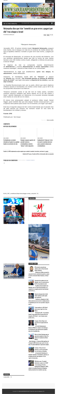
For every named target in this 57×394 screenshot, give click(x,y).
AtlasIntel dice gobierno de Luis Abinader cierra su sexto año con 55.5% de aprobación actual (42, 282)
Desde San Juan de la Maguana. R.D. (37, 391)
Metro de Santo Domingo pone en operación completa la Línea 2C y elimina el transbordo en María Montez (42, 337)
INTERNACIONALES (8, 34)
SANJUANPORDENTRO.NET (24, 391)
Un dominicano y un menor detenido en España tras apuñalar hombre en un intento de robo (11, 142)
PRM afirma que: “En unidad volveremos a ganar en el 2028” (41, 362)
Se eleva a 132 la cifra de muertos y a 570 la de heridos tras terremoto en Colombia (41, 349)
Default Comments (22, 160)
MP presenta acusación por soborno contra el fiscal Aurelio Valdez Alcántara (41, 268)
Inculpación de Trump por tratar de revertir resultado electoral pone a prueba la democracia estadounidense (45, 143)
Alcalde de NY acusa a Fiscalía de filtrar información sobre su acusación (38, 154)
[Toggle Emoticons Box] (4, 163)
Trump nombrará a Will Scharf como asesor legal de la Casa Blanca (41, 309)
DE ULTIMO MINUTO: (10, 23)
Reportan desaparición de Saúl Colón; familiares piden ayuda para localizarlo (41, 295)
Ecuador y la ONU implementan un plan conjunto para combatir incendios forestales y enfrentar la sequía (25, 151)
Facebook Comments (30, 160)
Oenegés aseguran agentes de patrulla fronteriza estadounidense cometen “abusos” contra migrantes (28, 143)
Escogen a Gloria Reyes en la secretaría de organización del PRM (41, 322)
